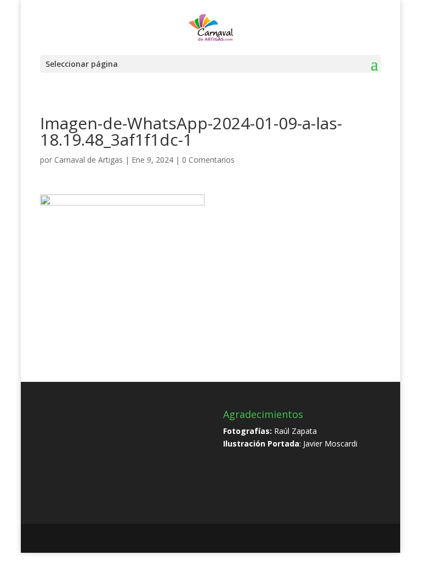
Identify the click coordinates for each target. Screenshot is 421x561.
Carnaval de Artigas (88, 159)
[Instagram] (239, 539)
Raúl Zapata (295, 431)
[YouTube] (215, 539)
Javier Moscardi (330, 443)
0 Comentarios (208, 159)
